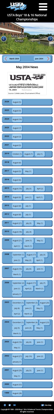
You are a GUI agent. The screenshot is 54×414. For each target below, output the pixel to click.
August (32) (17, 384)
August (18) (17, 232)
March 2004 (14, 58)
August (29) (17, 370)
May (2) (28, 260)
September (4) (32, 322)
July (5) (17, 328)
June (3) (28, 328)
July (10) (28, 356)
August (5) (17, 102)
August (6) (17, 162)
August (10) (17, 119)
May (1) (28, 171)
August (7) (17, 128)
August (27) (17, 356)
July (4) (28, 232)
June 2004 (39, 58)
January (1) (17, 294)
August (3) (17, 136)
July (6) (28, 269)
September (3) (32, 303)
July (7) (42, 283)
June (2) (40, 356)
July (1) (40, 154)
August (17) (31, 254)
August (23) (44, 322)
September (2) (18, 283)
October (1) (17, 154)
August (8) (17, 206)
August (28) (17, 393)
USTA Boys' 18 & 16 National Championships (27, 17)
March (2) (28, 314)
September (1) (18, 254)
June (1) (28, 197)
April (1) (39, 197)
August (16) (17, 269)
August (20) (44, 303)
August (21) (17, 223)
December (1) (18, 303)
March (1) (28, 246)
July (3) (28, 188)
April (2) (40, 188)
